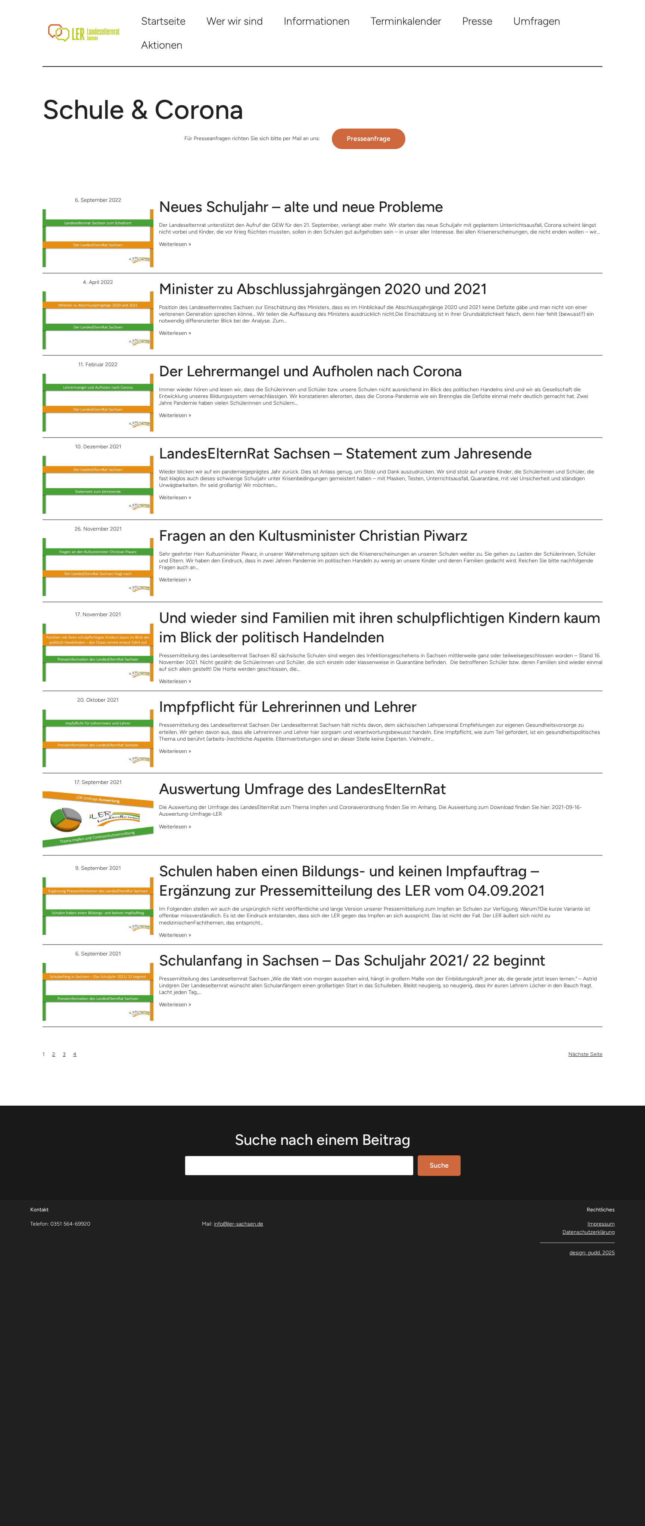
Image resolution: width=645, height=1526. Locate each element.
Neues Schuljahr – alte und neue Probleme (301, 207)
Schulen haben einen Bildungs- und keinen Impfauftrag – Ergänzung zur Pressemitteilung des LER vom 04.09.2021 (352, 880)
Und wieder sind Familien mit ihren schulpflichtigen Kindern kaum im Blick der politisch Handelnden (379, 627)
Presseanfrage (368, 139)
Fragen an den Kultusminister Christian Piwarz (313, 535)
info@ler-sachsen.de (238, 1224)
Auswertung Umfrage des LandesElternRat (302, 789)
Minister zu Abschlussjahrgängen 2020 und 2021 (323, 289)
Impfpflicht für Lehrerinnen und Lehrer (288, 707)
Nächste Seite (585, 1054)
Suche (439, 1165)
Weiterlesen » (175, 244)
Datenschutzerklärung (589, 1232)
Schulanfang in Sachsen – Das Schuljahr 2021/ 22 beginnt (352, 960)
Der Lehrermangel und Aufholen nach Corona (310, 371)
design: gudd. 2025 (592, 1252)
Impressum (601, 1224)
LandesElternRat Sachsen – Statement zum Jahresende (345, 453)
